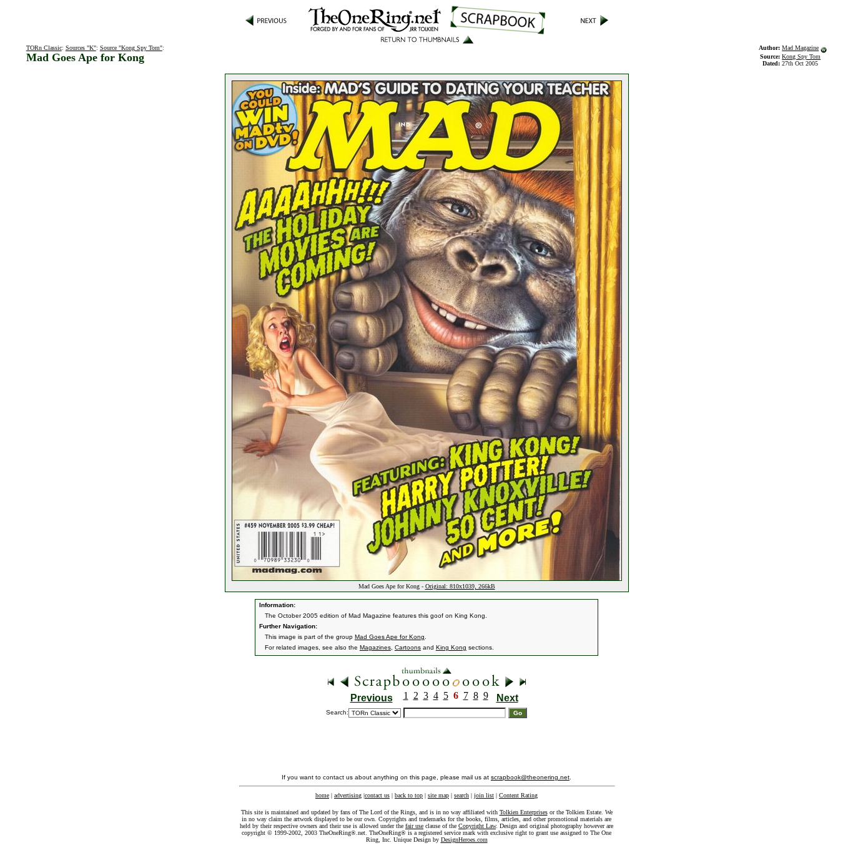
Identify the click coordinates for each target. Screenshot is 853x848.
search (461, 795)
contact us (377, 795)
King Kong (451, 647)
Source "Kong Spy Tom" (131, 47)
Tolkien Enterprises (524, 812)
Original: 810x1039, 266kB (460, 586)
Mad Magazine (800, 47)
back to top (409, 795)
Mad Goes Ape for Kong (390, 636)
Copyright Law (477, 825)
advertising (348, 795)
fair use (414, 825)
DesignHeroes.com (464, 839)
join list (484, 795)
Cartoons (408, 647)
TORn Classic (44, 47)
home (322, 795)
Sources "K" (81, 47)
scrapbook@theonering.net (530, 777)
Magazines (375, 647)
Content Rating (518, 795)
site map (438, 795)
